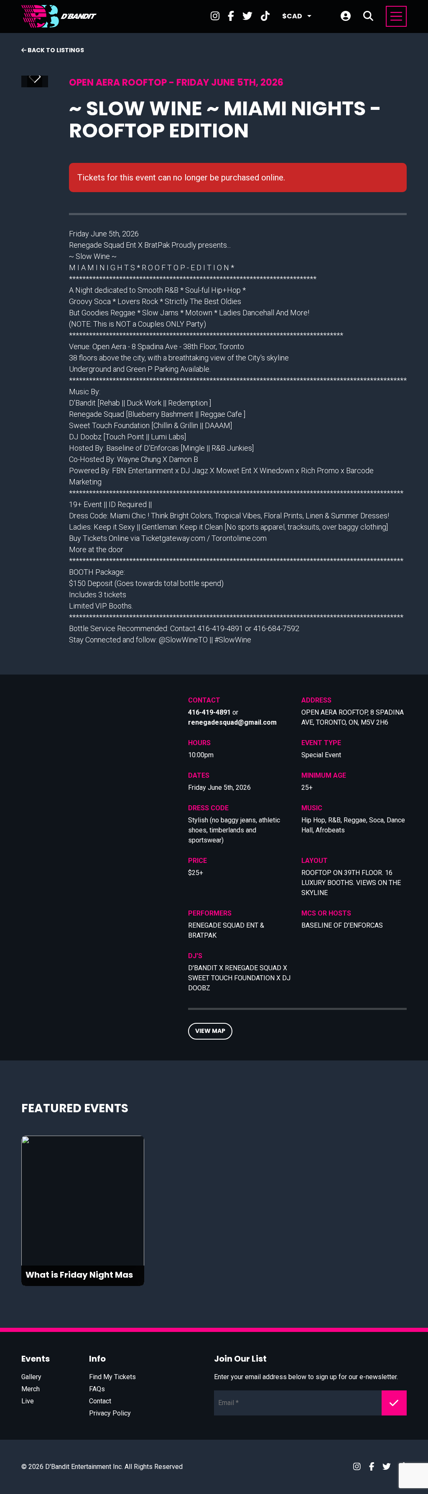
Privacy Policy (110, 1413)
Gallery (31, 1377)
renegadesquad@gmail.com (232, 722)
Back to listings (55, 50)
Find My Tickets (112, 1377)
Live (27, 1401)
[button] (37, 76)
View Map (210, 1031)
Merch (30, 1389)
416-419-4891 (209, 712)
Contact (100, 1401)
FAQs (97, 1389)
